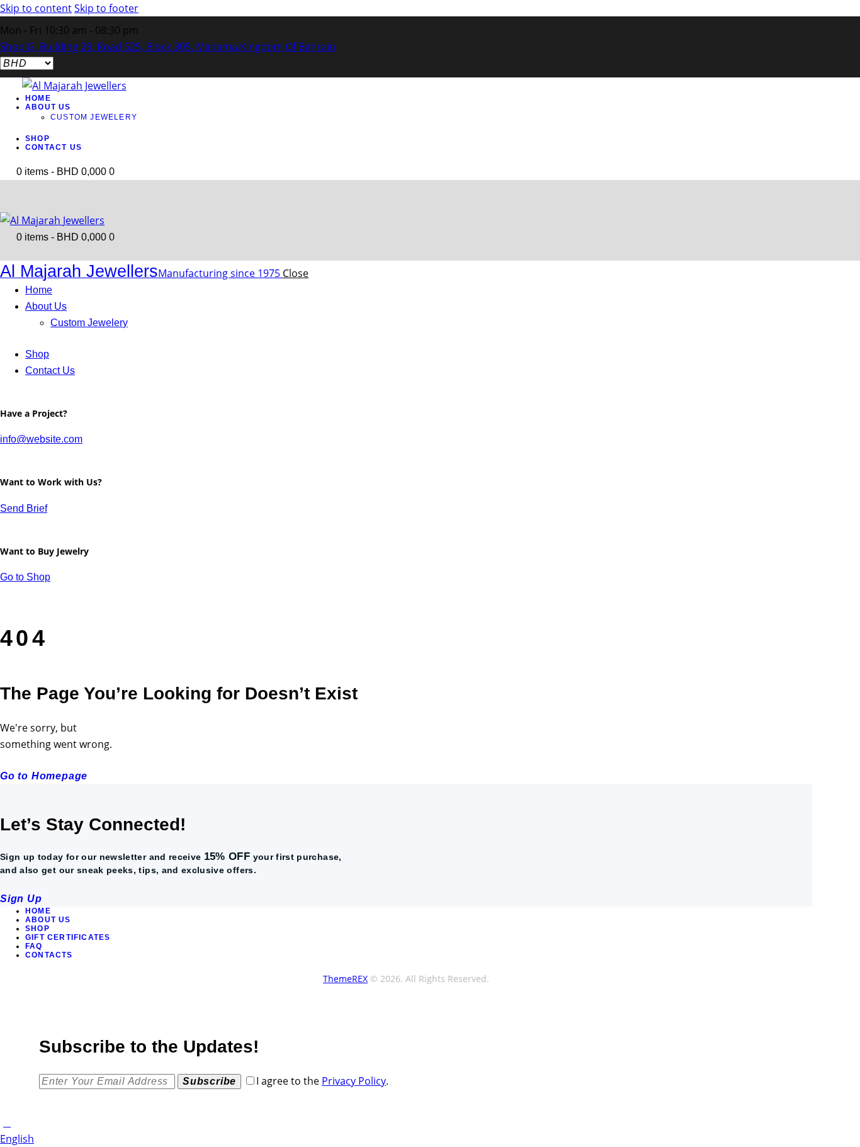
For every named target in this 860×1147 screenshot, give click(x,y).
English (17, 1139)
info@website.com (41, 439)
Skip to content (36, 8)
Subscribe (209, 1081)
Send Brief (23, 508)
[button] (430, 1139)
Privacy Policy (354, 1081)
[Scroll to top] (7, 1122)
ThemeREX (345, 979)
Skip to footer (106, 8)
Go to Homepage (44, 776)
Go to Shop (25, 577)
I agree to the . (322, 1081)
